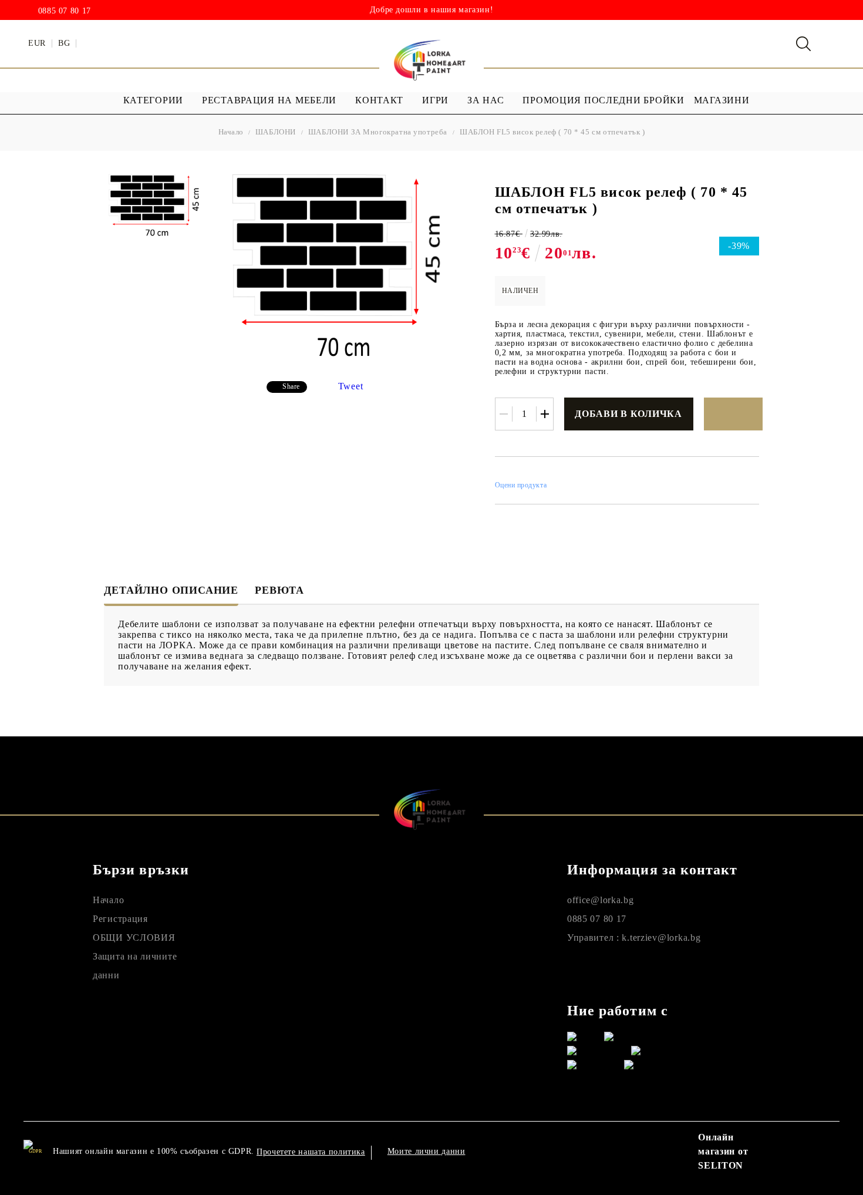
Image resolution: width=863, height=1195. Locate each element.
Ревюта (279, 590)
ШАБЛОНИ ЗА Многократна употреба (377, 131)
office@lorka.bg (600, 900)
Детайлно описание (171, 590)
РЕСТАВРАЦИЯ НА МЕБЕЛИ (269, 100)
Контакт (379, 100)
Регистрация (120, 919)
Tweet (350, 386)
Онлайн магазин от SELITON (723, 1151)
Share (291, 386)
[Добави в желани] (733, 414)
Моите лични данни (426, 1151)
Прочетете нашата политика (311, 1151)
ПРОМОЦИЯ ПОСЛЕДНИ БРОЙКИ (603, 100)
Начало (231, 131)
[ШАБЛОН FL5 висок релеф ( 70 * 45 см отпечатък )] (155, 206)
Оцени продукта (521, 485)
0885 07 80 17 (64, 11)
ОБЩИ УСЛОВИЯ (134, 937)
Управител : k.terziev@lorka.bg (634, 937)
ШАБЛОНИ (275, 131)
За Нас (485, 100)
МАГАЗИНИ (722, 100)
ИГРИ (435, 100)
